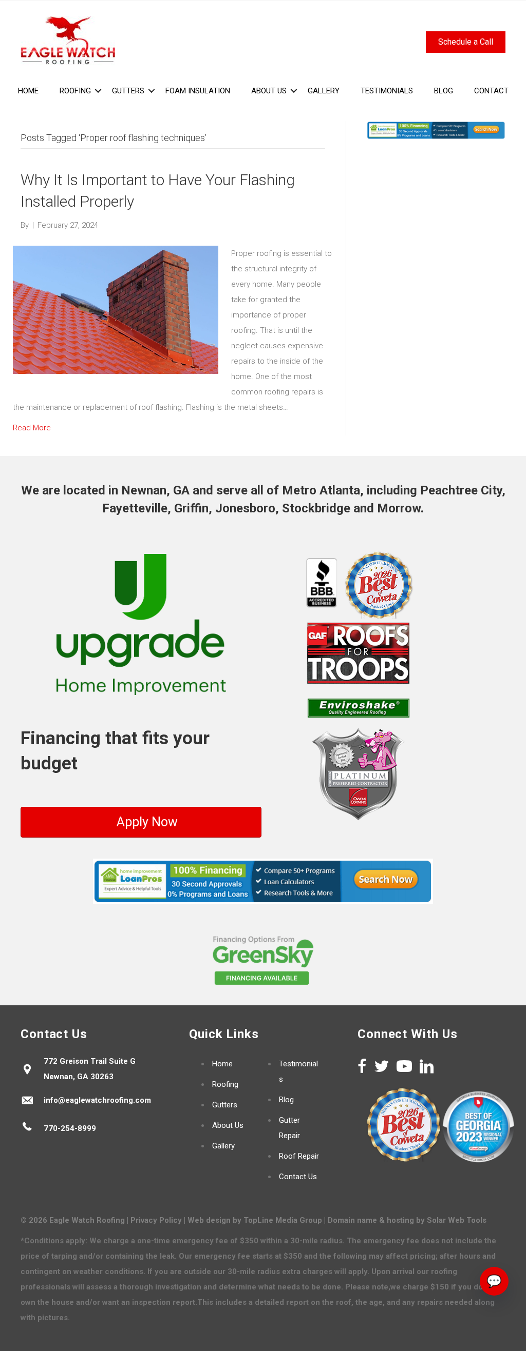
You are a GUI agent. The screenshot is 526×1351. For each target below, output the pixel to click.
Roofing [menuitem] (75, 90)
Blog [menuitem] (443, 90)
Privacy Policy (156, 1220)
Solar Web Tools (456, 1220)
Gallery (223, 1145)
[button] (98, 91)
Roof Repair (299, 1156)
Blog (286, 1099)
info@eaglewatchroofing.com (97, 1100)
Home (222, 1063)
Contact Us (298, 1176)
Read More (32, 427)
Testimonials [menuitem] (387, 90)
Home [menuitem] (28, 90)
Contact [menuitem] (491, 90)
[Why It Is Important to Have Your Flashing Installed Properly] (115, 309)
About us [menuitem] (269, 90)
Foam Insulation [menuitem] (197, 90)
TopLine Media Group (282, 1220)
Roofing (225, 1084)
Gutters (224, 1104)
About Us (227, 1125)
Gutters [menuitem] (128, 90)
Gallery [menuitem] (324, 90)
